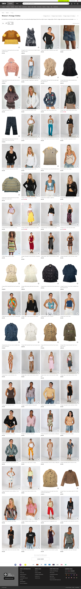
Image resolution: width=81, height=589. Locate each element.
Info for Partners (52, 577)
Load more (40, 559)
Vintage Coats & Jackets (57, 16)
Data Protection (22, 581)
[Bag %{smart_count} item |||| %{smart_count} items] (77, 3)
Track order (22, 572)
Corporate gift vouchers (54, 574)
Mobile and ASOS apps (54, 570)
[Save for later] (19, 47)
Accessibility (77, 587)
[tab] (4, 6)
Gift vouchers (52, 572)
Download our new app (63, 0)
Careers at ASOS (38, 572)
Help (21, 570)
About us (36, 570)
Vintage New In (46, 16)
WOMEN (10, 3)
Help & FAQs (72, 0)
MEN (17, 3)
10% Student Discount (24, 577)
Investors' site (37, 576)
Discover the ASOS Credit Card (55, 579)
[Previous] (42, 16)
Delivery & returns (23, 574)
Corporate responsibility (39, 574)
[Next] (78, 16)
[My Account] (71, 3)
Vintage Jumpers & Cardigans (69, 16)
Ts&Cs (73, 587)
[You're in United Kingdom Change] (77, 1)
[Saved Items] (74, 3)
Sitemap (21, 579)
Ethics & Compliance (23, 583)
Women (7, 12)
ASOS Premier (22, 576)
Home (3, 12)
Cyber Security (37, 577)
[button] (66, 577)
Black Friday (52, 576)
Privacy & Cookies (68, 587)
